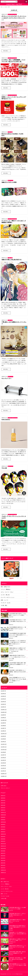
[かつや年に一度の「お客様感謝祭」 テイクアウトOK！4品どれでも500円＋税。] (14, 76)
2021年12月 (3, 744)
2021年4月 (3, 763)
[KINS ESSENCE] (14, 447)
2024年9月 (3, 715)
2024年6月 (3, 717)
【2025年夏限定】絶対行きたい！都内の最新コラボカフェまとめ (17, 629)
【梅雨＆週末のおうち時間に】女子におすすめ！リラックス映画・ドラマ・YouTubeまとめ (17, 650)
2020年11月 (3, 776)
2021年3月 (3, 765)
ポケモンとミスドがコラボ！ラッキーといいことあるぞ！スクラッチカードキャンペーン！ (14, 17)
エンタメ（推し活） (5, 594)
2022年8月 (3, 739)
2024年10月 (3, 712)
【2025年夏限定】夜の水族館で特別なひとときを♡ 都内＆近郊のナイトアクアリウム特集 (17, 636)
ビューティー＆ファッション (7, 597)
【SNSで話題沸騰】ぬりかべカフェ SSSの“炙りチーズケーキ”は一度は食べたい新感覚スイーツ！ (17, 680)
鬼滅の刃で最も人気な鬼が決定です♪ (12, 259)
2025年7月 (3, 691)
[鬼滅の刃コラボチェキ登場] (14, 198)
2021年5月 (3, 760)
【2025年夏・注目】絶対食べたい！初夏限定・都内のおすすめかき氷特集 (17, 673)
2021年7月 (3, 755)
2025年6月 (3, 693)
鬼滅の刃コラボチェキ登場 (9, 182)
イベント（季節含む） (6, 589)
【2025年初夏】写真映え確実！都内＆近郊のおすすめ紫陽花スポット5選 (17, 665)
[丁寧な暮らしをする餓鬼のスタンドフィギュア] (14, 356)
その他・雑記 (4, 605)
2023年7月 (3, 728)
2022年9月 (3, 736)
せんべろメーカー (6, 378)
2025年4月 (3, 699)
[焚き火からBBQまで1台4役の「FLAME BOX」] (14, 161)
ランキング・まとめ (5, 602)
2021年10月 (3, 749)
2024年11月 (3, 709)
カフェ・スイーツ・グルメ (7, 592)
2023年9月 (3, 723)
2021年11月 (3, 747)
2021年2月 (3, 768)
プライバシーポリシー (5, 788)
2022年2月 (3, 741)
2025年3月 (3, 701)
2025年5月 (3, 696)
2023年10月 (3, 720)
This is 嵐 (4, 468)
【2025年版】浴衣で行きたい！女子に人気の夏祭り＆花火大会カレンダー (17, 622)
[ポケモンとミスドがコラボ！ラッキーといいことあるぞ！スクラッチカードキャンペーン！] (14, 37)
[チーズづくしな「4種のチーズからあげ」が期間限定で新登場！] (14, 237)
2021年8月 (3, 752)
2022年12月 (3, 733)
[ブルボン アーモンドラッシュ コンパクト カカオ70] (14, 536)
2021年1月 (3, 771)
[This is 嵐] (14, 495)
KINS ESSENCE (6, 419)
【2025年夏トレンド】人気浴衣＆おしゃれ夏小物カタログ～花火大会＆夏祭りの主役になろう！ (17, 643)
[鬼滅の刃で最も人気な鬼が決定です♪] (14, 299)
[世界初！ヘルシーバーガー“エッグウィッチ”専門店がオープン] (14, 113)
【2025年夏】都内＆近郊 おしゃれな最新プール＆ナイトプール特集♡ (17, 615)
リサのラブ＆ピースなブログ (14, 4)
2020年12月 (3, 773)
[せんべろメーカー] (14, 397)
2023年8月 (3, 725)
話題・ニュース (4, 600)
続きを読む (5, 50)
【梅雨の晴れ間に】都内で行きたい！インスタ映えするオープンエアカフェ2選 (17, 658)
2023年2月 (3, 731)
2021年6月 (3, 757)
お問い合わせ (3, 785)
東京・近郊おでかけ (5, 586)
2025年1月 (3, 707)
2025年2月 (3, 704)
